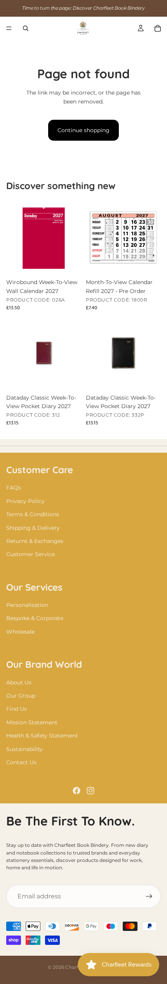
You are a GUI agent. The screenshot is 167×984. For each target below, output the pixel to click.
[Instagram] (90, 790)
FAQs (13, 487)
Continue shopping (83, 130)
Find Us (16, 708)
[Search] (25, 28)
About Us (18, 682)
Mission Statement (31, 722)
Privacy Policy (25, 501)
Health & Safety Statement (42, 735)
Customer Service (30, 554)
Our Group (20, 695)
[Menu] (9, 28)
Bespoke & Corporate (34, 618)
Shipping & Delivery (33, 527)
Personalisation (27, 604)
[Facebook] (76, 790)
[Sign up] (149, 896)
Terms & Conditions (32, 514)
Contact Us (21, 762)
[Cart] (157, 28)
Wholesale (20, 631)
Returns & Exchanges (34, 541)
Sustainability (24, 749)
